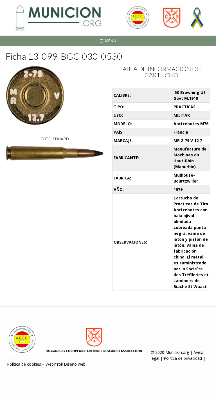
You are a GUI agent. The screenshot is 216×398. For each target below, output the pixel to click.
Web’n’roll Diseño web (66, 364)
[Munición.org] (108, 17)
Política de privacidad (183, 358)
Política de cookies (24, 364)
